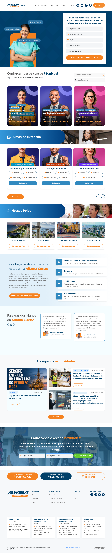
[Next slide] (13, 325)
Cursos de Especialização (57, 502)
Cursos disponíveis (18, 246)
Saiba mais (23, 183)
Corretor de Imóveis (80, 393)
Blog (51, 5)
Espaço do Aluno (100, 5)
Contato (63, 5)
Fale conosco (78, 495)
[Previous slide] (9, 325)
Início (23, 5)
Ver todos (16, 197)
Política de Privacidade (72, 548)
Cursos (36, 5)
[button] (98, 196)
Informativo (13, 392)
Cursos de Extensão (55, 499)
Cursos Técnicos (54, 495)
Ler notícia (14, 404)
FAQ (57, 5)
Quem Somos (36, 495)
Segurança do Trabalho (81, 370)
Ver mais (55, 417)
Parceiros (44, 5)
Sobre (29, 5)
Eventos (71, 5)
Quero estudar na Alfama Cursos (24, 296)
